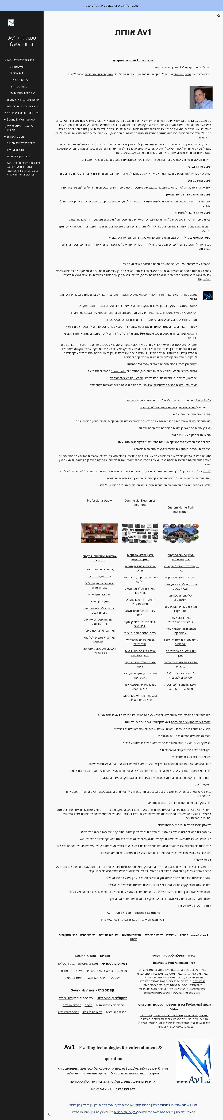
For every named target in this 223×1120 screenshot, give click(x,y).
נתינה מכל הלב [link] (18, 86)
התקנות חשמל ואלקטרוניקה (140, 696)
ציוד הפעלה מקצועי (99, 576)
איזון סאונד (96, 601)
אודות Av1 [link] (16, 67)
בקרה (142, 640)
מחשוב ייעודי (174, 629)
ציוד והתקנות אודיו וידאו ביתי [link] (23, 113)
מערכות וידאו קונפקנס (143, 684)
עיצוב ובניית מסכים (144, 611)
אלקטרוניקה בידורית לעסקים (177, 333)
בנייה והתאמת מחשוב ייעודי (140, 633)
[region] (111, 5)
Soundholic (118, 371)
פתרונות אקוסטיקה (99, 594)
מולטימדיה (131, 640)
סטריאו (75, 295)
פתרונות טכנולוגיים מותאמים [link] (22, 106)
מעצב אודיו (127, 160)
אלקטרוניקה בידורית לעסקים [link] (23, 100)
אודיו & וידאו (135, 700)
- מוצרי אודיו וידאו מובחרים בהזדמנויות (175, 385)
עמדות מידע (150, 673)
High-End (204, 279)
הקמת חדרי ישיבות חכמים (140, 600)
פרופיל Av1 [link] (16, 73)
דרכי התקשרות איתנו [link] (18, 156)
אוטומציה (136, 655)
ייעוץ (106, 601)
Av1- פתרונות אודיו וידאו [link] (20, 60)
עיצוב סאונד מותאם (186, 640)
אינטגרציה (139, 644)
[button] (219, 16)
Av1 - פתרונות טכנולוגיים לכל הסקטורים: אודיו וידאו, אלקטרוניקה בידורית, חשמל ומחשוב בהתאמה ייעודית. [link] (23, 168)
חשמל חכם (189, 629)
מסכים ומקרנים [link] (15, 136)
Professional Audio (99, 500)
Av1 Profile (204, 906)
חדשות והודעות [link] (15, 150)
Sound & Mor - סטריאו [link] (21, 119)
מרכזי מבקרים (140, 604)
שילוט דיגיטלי (148, 622)
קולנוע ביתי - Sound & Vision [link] (20, 128)
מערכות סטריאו (187, 407)
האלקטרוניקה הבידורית (99, 74)
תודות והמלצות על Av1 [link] (23, 93)
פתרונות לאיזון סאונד (152, 407)
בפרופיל (131, 400)
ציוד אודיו (171, 407)
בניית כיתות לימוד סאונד (99, 569)
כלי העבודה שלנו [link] (19, 80)
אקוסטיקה (136, 673)
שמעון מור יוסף (182, 74)
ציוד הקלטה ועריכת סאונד (99, 631)
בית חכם (190, 577)
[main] (133, 32)
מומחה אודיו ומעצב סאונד (184, 125)
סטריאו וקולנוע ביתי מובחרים (126, 378)
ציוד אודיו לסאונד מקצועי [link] (21, 143)
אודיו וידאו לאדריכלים (184, 584)
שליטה (151, 640)
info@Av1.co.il (110, 920)
